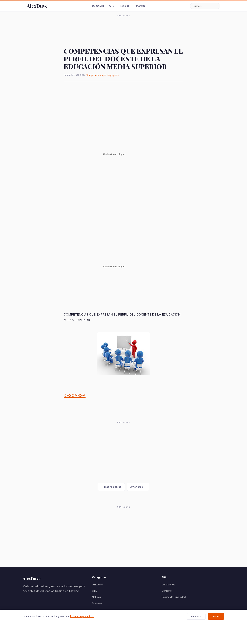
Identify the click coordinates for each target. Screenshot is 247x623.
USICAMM (98, 5)
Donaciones (168, 584)
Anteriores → (138, 486)
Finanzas (140, 5)
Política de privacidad (82, 616)
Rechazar (196, 616)
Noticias (124, 5)
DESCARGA (75, 395)
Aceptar (216, 616)
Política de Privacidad (174, 597)
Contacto (167, 590)
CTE (111, 5)
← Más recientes (111, 486)
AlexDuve (37, 6)
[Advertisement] (123, 26)
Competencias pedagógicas (102, 75)
